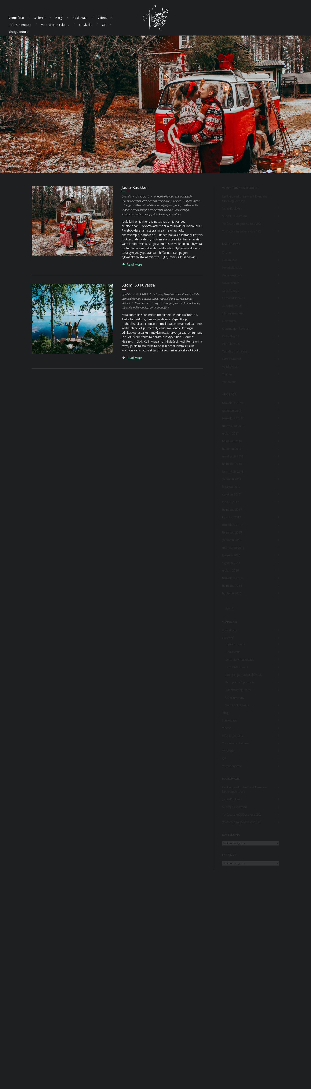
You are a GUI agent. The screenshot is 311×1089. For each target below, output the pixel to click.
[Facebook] (269, 18)
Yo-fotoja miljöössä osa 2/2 (241, 224)
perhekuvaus (155, 210)
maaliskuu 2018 (233, 456)
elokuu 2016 (230, 570)
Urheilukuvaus (231, 359)
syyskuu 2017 (231, 494)
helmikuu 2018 (232, 464)
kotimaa (186, 303)
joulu (177, 205)
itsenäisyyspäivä (170, 303)
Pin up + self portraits (240, 682)
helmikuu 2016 (232, 586)
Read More (134, 264)
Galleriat (40, 18)
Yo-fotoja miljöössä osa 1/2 (241, 231)
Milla (128, 196)
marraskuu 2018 (233, 426)
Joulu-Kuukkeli (135, 187)
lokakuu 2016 (231, 555)
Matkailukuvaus (169, 298)
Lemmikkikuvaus (131, 201)
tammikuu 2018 (233, 471)
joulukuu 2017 (231, 479)
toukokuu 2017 (232, 525)
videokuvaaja (143, 214)
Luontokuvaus (150, 298)
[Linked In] (301, 18)
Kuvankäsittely (183, 196)
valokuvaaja (182, 210)
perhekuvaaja (139, 210)
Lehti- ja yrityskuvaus (239, 659)
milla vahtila (140, 307)
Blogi (59, 18)
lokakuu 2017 (231, 487)
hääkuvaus (153, 205)
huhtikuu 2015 (231, 593)
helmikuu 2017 (232, 532)
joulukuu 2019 (231, 411)
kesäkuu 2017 (231, 517)
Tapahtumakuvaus (235, 351)
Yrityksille (85, 25)
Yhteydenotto (18, 32)
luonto (196, 303)
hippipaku (167, 205)
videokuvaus (160, 214)
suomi (152, 307)
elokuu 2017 (230, 502)
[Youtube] (293, 18)
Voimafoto (16, 18)
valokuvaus (128, 214)
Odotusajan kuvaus (235, 328)
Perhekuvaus (149, 201)
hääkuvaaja (139, 205)
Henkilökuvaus (165, 196)
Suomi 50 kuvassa (138, 285)
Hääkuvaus (80, 18)
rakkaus (168, 210)
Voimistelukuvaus (237, 705)
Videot (102, 18)
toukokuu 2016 (232, 578)
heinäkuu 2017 (232, 509)
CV (104, 25)
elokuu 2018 (230, 433)
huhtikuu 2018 (231, 449)
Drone (159, 294)
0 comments (193, 201)
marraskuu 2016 (233, 548)
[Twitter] (277, 18)
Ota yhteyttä (230, 336)
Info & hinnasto (20, 25)
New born (229, 321)
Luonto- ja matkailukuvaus (243, 675)
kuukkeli (186, 205)
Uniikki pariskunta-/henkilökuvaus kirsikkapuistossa (244, 198)
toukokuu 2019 (232, 418)
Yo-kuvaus (229, 382)
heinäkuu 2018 (232, 441)
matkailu (127, 307)
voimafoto (174, 214)
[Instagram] (285, 18)
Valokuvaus (165, 201)
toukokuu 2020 (232, 403)
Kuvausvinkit (230, 283)
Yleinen (177, 201)
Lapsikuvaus (230, 290)
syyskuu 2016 (231, 563)
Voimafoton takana (55, 25)
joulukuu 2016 (231, 540)
